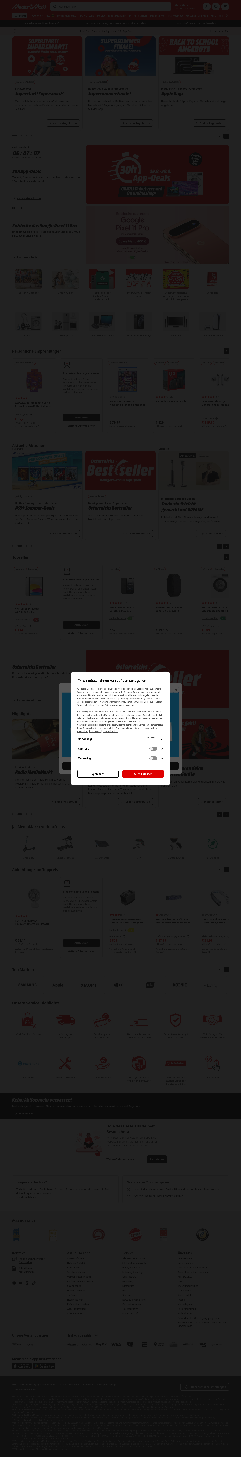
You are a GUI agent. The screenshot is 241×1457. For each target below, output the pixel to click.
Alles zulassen (143, 774)
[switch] (153, 749)
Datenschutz (82, 731)
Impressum (95, 731)
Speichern (97, 774)
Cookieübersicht (110, 731)
